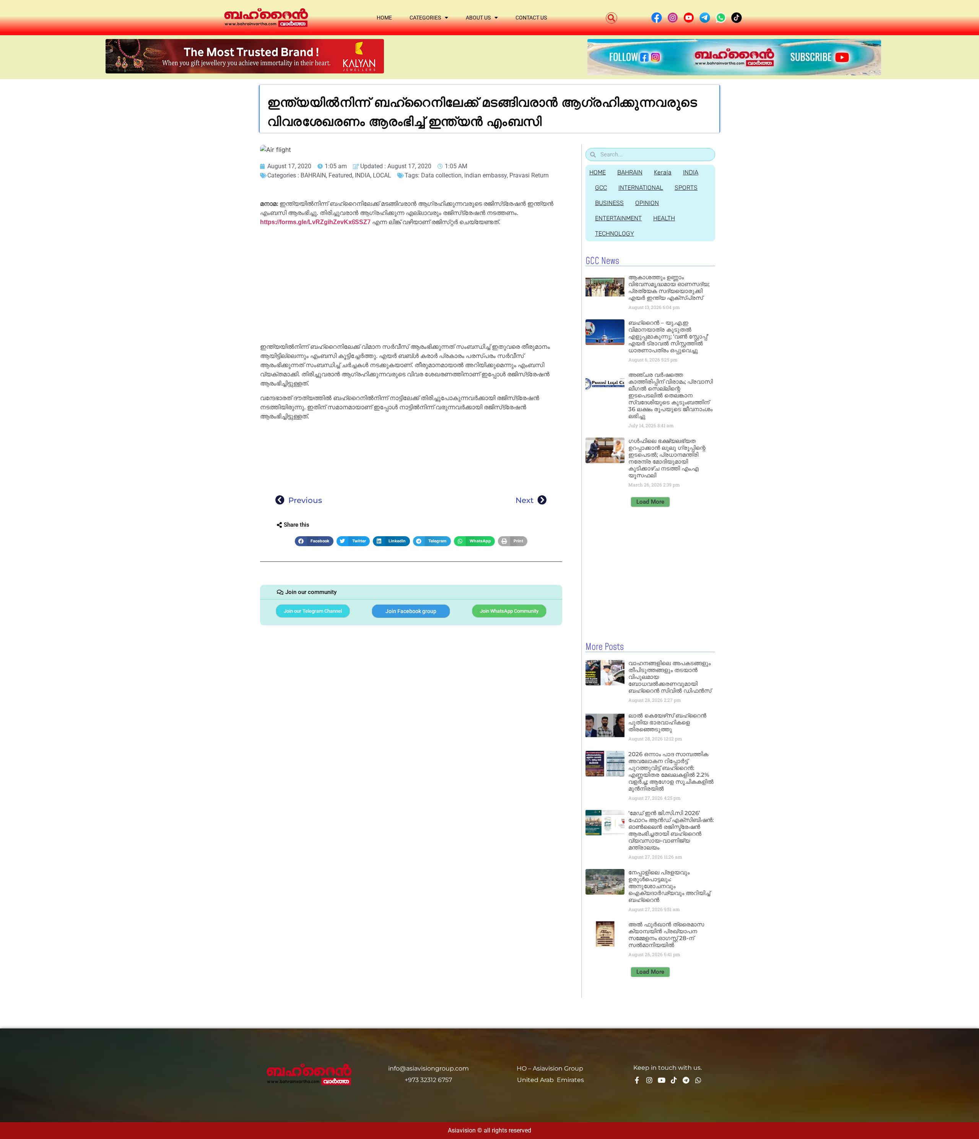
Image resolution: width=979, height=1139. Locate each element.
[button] (611, 18)
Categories (425, 18)
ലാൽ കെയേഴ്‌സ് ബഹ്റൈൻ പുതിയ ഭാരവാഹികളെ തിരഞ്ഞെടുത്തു (667, 722)
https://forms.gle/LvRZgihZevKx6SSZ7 (315, 222)
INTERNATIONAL (640, 187)
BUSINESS (609, 203)
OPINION (647, 203)
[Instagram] (649, 1080)
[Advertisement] (411, 285)
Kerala (663, 172)
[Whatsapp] (698, 1080)
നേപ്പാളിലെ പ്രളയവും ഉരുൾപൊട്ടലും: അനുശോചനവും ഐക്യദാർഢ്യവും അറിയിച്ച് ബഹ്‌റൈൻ (669, 886)
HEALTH (664, 218)
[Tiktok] (673, 1080)
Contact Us (531, 18)
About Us (478, 18)
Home (384, 18)
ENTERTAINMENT (618, 218)
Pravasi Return (529, 175)
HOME (597, 172)
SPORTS (686, 187)
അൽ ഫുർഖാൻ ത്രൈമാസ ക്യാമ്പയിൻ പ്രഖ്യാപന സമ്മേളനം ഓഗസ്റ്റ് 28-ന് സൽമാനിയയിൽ (666, 935)
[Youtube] (661, 1080)
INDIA (362, 175)
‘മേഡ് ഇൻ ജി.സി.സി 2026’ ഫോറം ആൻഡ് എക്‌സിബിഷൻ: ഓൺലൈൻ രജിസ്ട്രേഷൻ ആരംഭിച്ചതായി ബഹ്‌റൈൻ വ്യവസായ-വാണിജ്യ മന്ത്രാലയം (671, 830)
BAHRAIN (313, 175)
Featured (340, 175)
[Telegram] (686, 1080)
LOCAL (382, 175)
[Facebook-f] (637, 1080)
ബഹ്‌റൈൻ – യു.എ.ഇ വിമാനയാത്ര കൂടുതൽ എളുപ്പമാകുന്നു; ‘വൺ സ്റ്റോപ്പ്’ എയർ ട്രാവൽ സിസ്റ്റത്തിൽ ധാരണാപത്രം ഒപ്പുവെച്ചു (668, 336)
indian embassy (485, 175)
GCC (601, 187)
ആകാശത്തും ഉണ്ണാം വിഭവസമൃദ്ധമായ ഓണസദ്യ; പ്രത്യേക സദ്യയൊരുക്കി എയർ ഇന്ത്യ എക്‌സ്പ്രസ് (668, 287)
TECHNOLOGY (614, 233)
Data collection (441, 175)
